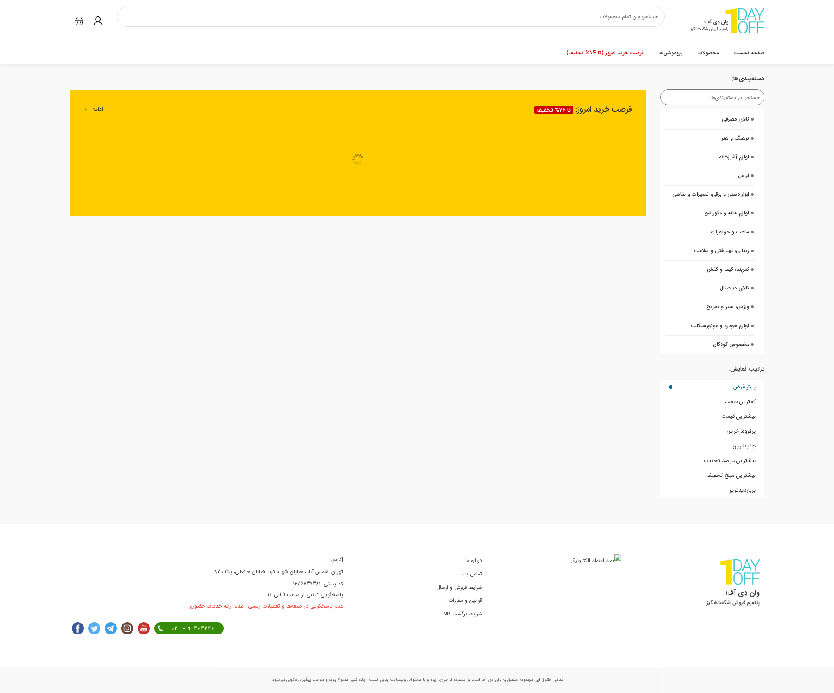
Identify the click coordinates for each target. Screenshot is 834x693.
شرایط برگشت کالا (463, 614)
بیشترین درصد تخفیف (730, 460)
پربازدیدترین (742, 490)
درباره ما (473, 560)
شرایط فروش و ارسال (459, 587)
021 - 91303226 (193, 628)
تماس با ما (471, 574)
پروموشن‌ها (671, 53)
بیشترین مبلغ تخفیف (731, 475)
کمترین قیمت (740, 401)
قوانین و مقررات (465, 600)
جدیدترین (744, 445)
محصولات (708, 53)
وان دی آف (490, 680)
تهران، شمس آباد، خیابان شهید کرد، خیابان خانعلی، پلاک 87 (278, 572)
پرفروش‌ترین (741, 431)
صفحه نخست (749, 53)
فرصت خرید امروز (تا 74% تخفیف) (605, 53)
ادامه (98, 109)
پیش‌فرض (744, 386)
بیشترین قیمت (738, 416)
